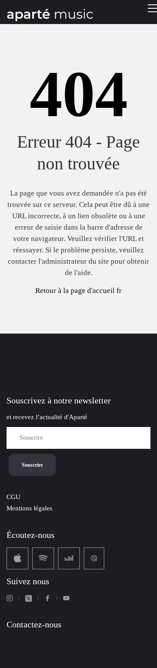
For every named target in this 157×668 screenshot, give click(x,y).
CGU (13, 496)
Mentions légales (29, 508)
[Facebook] (47, 598)
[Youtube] (66, 598)
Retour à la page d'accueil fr (78, 290)
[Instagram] (10, 598)
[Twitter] (28, 598)
